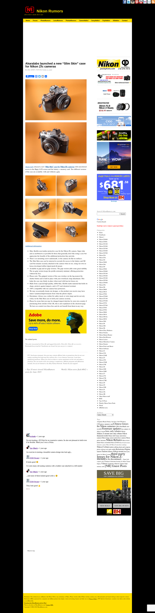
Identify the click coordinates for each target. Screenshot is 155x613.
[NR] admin (31, 70)
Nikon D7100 (103, 298)
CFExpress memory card (105, 424)
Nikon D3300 (103, 248)
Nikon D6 (102, 287)
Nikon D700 (103, 294)
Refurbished (120, 449)
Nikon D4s (102, 264)
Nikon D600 (103, 289)
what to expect (119, 463)
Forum (35, 20)
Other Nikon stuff (104, 396)
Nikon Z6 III (115, 442)
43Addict (116, 20)
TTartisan (106, 461)
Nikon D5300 (103, 278)
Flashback (102, 235)
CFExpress (123, 422)
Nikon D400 (103, 262)
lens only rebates (113, 431)
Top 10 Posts (103, 401)
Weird (101, 405)
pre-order (112, 449)
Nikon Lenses (103, 339)
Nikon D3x (102, 258)
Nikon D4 (102, 260)
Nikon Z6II (102, 369)
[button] (114, 493)
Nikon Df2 (102, 326)
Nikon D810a (103, 317)
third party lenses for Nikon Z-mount (111, 456)
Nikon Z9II (102, 387)
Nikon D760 (103, 308)
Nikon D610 (103, 292)
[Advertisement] (56, 43)
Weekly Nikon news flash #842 (74, 369)
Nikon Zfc (44, 344)
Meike (123, 431)
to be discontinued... (114, 459)
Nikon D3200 (103, 246)
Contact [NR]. (49, 605)
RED (100, 399)
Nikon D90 (102, 321)
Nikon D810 (103, 314)
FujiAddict (106, 20)
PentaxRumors (71, 20)
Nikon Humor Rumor (105, 335)
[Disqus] (56, 460)
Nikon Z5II (102, 364)
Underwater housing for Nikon (118, 461)
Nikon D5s (102, 285)
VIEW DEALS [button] (105, 506)
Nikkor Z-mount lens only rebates (109, 433)
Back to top (31, 551)
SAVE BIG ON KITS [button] (121, 506)
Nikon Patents (103, 344)
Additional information (33, 246)
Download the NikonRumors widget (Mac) (35, 603)
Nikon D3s (102, 255)
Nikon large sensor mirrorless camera (114, 438)
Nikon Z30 (102, 353)
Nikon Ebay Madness (105, 330)
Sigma (127, 449)
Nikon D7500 (103, 305)
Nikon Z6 (102, 367)
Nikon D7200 (103, 301)
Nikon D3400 (103, 251)
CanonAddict (83, 20)
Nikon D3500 (103, 253)
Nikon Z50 (102, 360)
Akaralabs (57, 344)
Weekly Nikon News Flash (107, 403)
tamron (99, 451)
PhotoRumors (45, 20)
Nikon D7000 (103, 296)
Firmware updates (111, 428)
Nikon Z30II (103, 355)
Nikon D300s (103, 242)
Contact (124, 20)
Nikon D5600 (103, 283)
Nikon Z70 (102, 376)
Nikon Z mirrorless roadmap (118, 445)
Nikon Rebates (114, 440)
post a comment (67, 346)
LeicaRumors (58, 20)
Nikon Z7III (102, 380)
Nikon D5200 (103, 276)
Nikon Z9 (102, 385)
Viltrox (104, 463)
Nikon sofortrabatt (106, 442)
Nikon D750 (103, 303)
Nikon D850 (103, 319)
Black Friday (107, 422)
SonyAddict (95, 20)
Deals (101, 232)
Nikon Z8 (102, 383)
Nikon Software (104, 349)
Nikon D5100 (103, 273)
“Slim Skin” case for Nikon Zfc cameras (59, 166)
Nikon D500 (103, 269)
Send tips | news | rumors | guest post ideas (110, 226)
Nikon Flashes (103, 333)
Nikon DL (102, 328)
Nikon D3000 (103, 239)
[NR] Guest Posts (116, 466)
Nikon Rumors (50, 11)
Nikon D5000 (103, 271)
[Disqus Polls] (56, 404)
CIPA (117, 426)
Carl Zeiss (114, 421)
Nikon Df (102, 323)
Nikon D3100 (103, 244)
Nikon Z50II (103, 362)
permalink (37, 346)
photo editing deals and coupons (120, 447)
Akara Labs (29, 167)
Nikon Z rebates (103, 446)
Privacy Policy (93, 599)
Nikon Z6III (102, 371)
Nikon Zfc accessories (74, 344)
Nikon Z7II (102, 378)
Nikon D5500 (103, 280)
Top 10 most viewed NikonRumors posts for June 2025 (40, 370)
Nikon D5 (102, 267)
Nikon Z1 (102, 351)
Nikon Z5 (102, 358)
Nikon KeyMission (105, 337)
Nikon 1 (101, 237)
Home (28, 20)
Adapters (99, 422)
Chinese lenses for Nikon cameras (112, 425)
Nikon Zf (102, 389)
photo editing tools (103, 449)
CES (118, 421)
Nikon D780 (103, 310)
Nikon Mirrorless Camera (107, 342)
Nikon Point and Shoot (106, 346)
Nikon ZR (102, 394)
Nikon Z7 (102, 374)
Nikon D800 (103, 312)
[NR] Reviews (103, 408)
